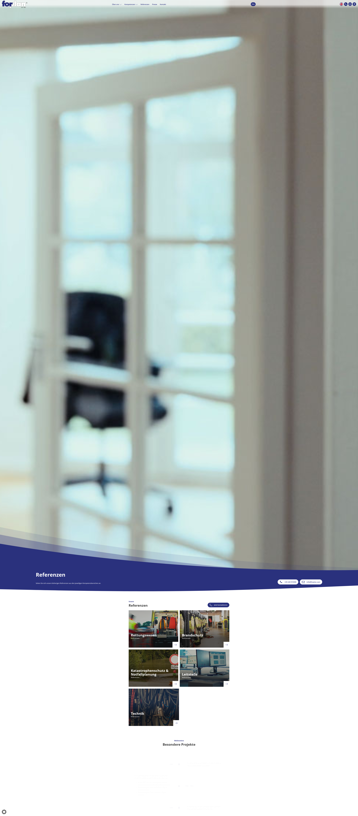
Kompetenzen (129, 4)
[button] (346, 4)
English (341, 4)
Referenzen (145, 4)
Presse (154, 4)
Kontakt (163, 4)
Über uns (115, 4)
